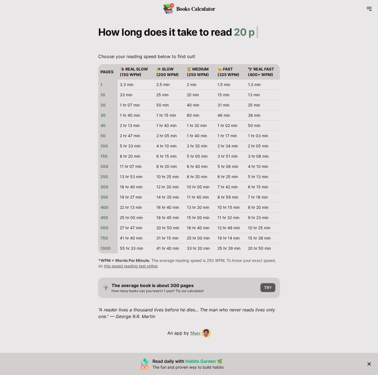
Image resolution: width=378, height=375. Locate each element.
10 (102, 94)
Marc (195, 333)
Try (268, 287)
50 (103, 135)
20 (103, 105)
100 (104, 146)
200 (104, 166)
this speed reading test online (130, 266)
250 (104, 176)
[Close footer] (369, 364)
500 (104, 227)
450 (104, 217)
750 (104, 238)
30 (103, 115)
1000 (105, 248)
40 (103, 125)
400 (104, 207)
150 (104, 156)
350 (104, 197)
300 (104, 186)
